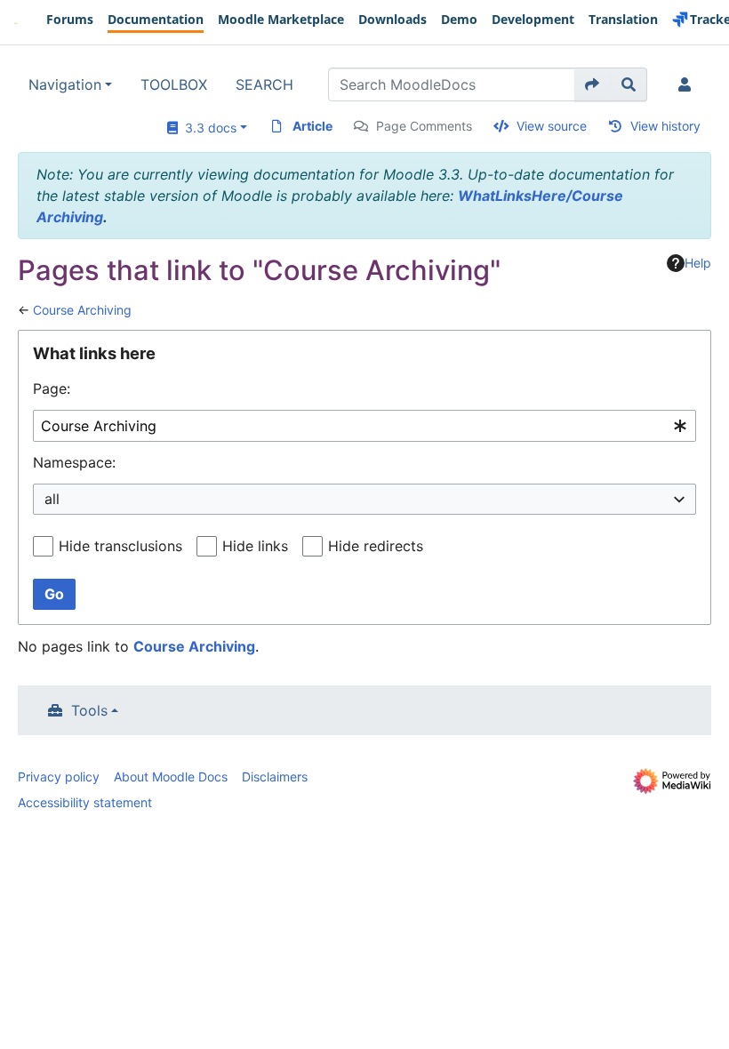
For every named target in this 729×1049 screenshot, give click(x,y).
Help (698, 262)
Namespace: (74, 462)
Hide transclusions (120, 546)
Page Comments (424, 125)
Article (312, 125)
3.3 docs (207, 127)
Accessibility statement (85, 802)
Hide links (255, 546)
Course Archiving (82, 309)
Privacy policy (59, 776)
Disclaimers (275, 776)
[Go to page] (592, 84)
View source (552, 125)
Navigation (64, 84)
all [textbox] (52, 499)
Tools (89, 710)
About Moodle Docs (171, 776)
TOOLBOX (173, 84)
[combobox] (364, 426)
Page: (51, 388)
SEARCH (264, 84)
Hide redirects (375, 546)
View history (665, 125)
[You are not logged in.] (688, 84)
